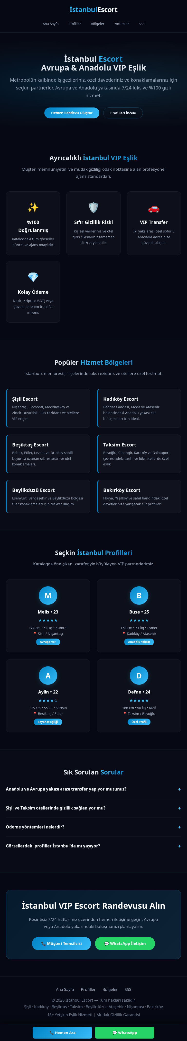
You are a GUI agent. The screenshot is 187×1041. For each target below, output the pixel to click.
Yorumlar (121, 23)
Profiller (74, 23)
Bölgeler (97, 23)
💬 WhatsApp (124, 1032)
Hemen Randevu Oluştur (72, 112)
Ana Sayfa (51, 23)
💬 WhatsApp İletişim (125, 943)
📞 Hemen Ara (62, 1032)
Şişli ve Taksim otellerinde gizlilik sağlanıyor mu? (93, 808)
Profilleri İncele (123, 113)
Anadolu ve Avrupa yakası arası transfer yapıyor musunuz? (93, 789)
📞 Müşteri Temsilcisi (61, 943)
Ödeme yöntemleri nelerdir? (93, 827)
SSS (142, 23)
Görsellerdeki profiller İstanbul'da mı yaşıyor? (93, 846)
